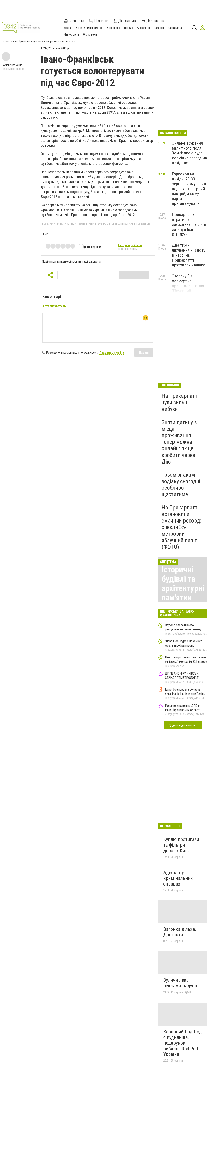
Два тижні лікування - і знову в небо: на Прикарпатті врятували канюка (188, 255)
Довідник (127, 21)
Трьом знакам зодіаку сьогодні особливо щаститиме (181, 484)
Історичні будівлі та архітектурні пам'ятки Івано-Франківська (183, 593)
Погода (128, 27)
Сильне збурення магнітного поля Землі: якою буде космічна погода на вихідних (189, 153)
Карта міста (175, 27)
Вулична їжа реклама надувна (181, 983)
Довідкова (113, 27)
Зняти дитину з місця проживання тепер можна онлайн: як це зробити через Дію (179, 442)
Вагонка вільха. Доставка (179, 932)
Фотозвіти (143, 27)
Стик (44, 234)
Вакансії (159, 27)
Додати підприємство (89, 27)
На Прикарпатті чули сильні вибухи (180, 402)
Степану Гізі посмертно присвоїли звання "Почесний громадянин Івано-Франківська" (189, 288)
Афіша (68, 27)
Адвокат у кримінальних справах (178, 878)
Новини (101, 21)
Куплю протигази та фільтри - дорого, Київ (181, 845)
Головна (76, 21)
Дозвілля (155, 21)
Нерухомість (71, 34)
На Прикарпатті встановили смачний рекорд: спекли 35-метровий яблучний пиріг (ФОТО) (181, 527)
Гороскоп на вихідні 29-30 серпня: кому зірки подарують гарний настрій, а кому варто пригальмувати (189, 189)
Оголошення (90, 34)
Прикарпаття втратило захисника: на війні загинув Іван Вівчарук (189, 224)
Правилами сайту (111, 352)
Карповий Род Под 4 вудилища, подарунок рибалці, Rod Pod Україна (182, 1043)
